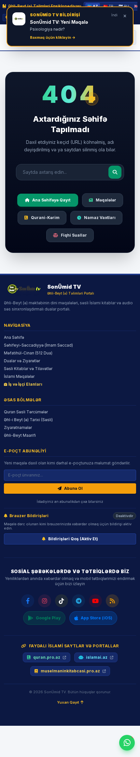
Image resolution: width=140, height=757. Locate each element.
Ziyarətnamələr (18, 427)
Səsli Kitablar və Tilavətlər (28, 368)
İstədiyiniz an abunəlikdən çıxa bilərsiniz (70, 501)
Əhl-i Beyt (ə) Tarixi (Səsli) (28, 419)
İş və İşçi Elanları (25, 384)
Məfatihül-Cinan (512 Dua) (28, 353)
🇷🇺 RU (124, 6)
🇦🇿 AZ (92, 6)
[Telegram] (78, 600)
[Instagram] (44, 600)
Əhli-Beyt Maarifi (20, 435)
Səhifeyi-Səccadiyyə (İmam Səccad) (38, 345)
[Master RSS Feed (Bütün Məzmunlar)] (112, 600)
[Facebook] (27, 600)
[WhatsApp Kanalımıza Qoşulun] (127, 742)
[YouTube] (95, 600)
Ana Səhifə (14, 337)
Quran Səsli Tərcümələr (26, 411)
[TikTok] (61, 600)
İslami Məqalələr (19, 376)
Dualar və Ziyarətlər (22, 360)
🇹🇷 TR (108, 6)
